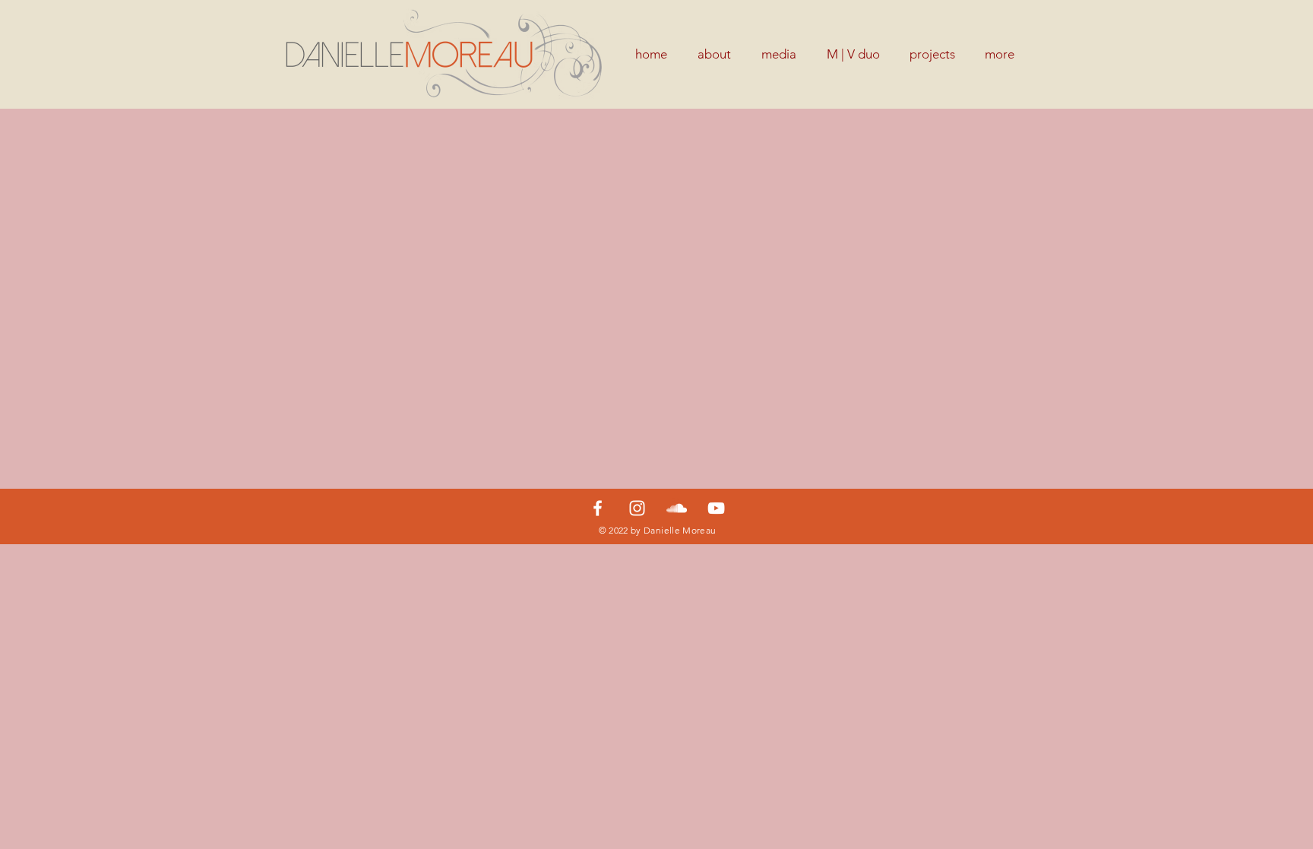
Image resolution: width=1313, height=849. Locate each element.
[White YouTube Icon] (716, 508)
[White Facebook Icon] (597, 508)
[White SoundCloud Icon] (676, 508)
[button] (932, 54)
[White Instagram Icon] (637, 508)
